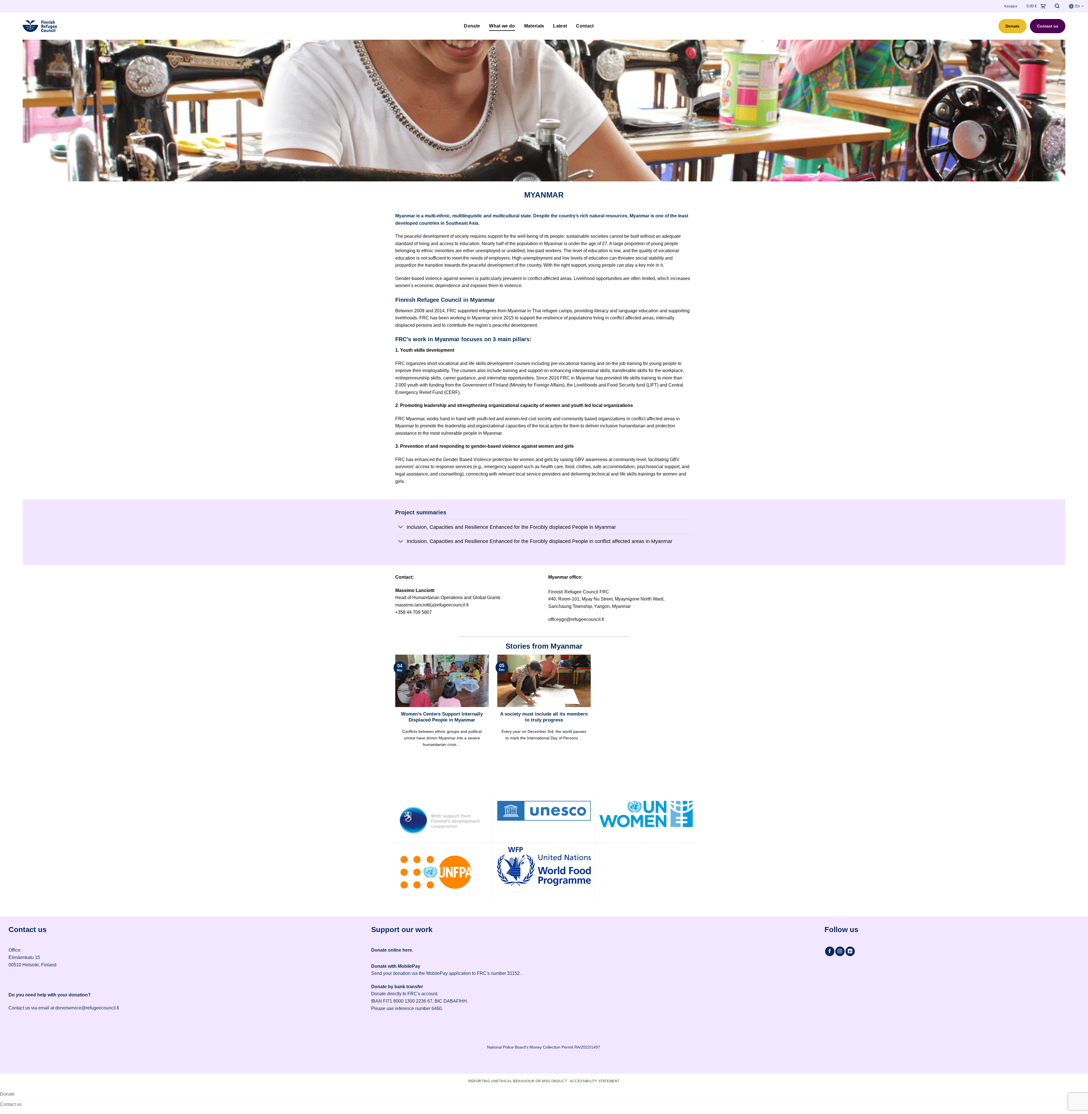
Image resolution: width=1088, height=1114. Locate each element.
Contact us (1047, 26)
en (1077, 6)
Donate (472, 26)
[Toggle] (400, 527)
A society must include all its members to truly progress (544, 717)
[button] (1057, 6)
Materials (534, 26)
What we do (502, 26)
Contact (585, 26)
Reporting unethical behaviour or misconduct (517, 1081)
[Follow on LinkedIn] (850, 951)
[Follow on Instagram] (840, 951)
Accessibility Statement (595, 1081)
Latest (560, 26)
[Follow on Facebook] (829, 951)
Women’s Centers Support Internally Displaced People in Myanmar (442, 717)
